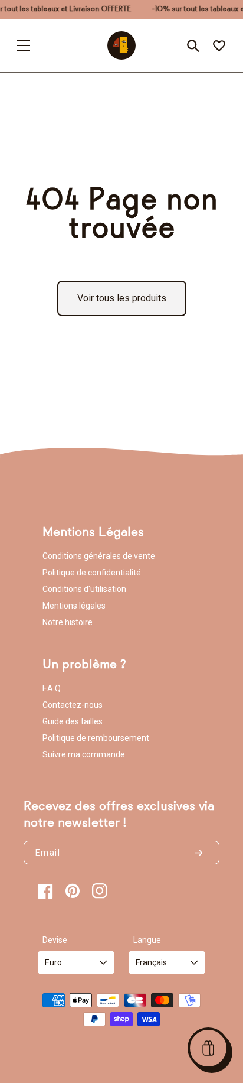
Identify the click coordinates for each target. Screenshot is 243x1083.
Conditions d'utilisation (84, 589)
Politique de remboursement (95, 738)
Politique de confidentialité (91, 572)
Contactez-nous (72, 705)
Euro (53, 962)
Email (47, 852)
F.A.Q (51, 688)
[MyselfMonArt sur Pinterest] (72, 891)
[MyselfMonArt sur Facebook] (45, 891)
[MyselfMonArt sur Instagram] (99, 891)
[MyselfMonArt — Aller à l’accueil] (121, 45)
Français (151, 962)
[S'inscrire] (203, 852)
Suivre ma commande (83, 754)
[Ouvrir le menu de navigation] (23, 45)
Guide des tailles (72, 721)
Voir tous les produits (121, 298)
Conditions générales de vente (98, 556)
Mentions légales (74, 605)
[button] (208, 1048)
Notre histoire (67, 622)
